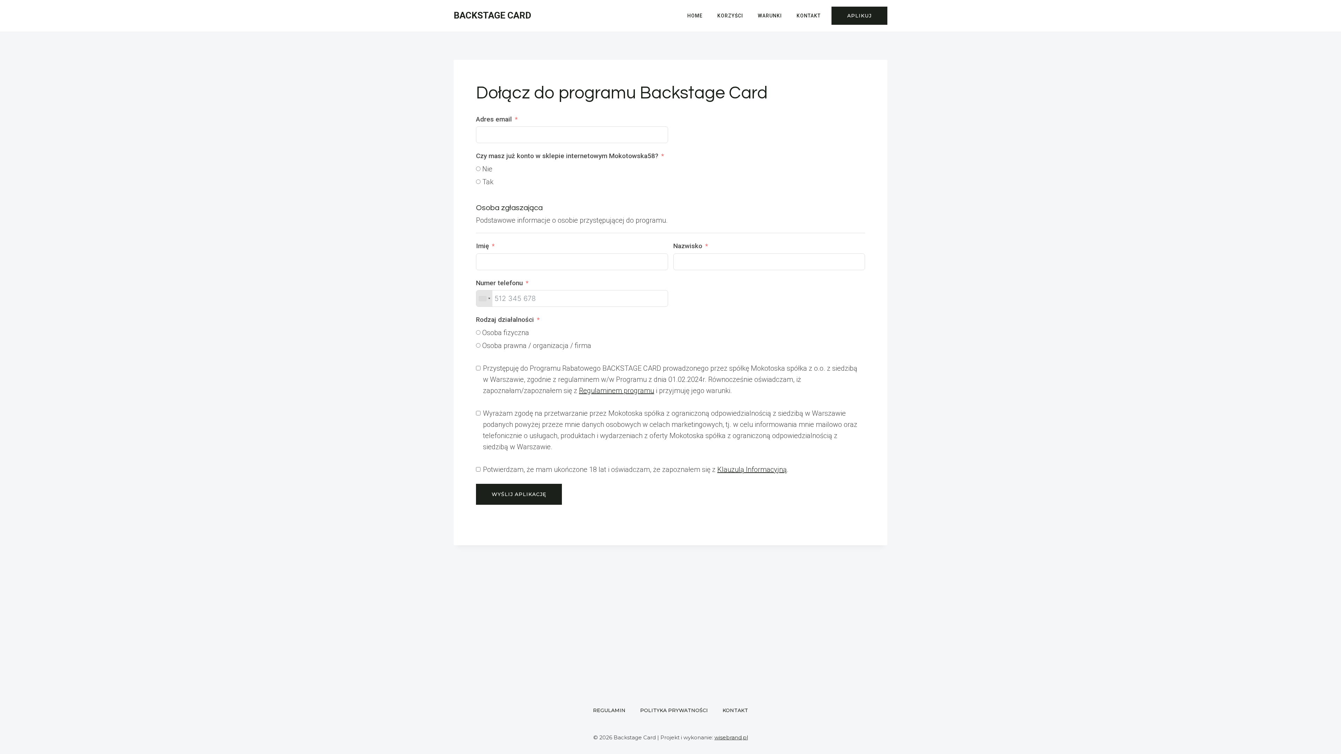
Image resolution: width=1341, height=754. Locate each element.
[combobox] (484, 298)
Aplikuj (859, 16)
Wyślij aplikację (519, 494)
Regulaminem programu (616, 390)
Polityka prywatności (674, 710)
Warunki (770, 16)
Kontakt (809, 16)
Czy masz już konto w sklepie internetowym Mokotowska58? (567, 156)
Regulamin (609, 710)
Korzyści (730, 16)
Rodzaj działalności (505, 320)
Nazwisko (687, 246)
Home (695, 16)
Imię (482, 246)
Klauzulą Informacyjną (752, 469)
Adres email (494, 119)
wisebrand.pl (731, 737)
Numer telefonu (499, 283)
